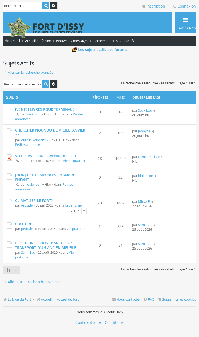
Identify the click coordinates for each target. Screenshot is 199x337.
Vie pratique (76, 228)
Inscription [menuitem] (155, 6)
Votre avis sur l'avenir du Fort (46, 155)
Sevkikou (33, 114)
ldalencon (33, 184)
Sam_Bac (145, 224)
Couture (23, 223)
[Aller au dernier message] (154, 110)
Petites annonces (28, 144)
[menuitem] (177, 299)
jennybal (144, 131)
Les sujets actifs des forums (102, 49)
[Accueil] (46, 28)
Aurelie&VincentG (34, 139)
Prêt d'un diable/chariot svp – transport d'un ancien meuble (45, 245)
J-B (28, 160)
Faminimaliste (149, 156)
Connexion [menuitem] (186, 6)
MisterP (144, 201)
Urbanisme (73, 205)
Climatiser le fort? (34, 200)
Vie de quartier (74, 160)
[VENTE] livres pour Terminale (44, 109)
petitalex (27, 228)
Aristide (27, 205)
